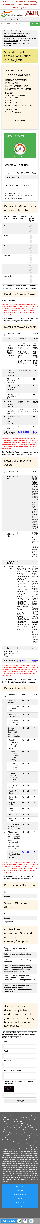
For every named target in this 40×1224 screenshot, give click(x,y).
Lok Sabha (14, 19)
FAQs (20, 1206)
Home (4, 19)
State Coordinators (20, 1194)
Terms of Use (20, 1202)
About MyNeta (20, 1186)
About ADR (20, 1190)
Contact (20, 1198)
